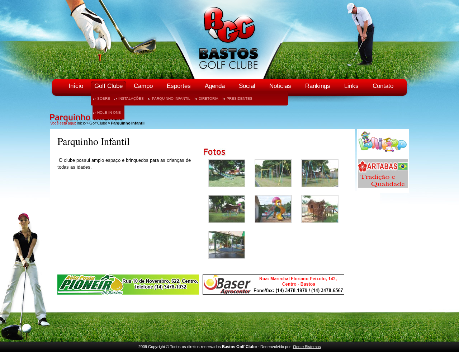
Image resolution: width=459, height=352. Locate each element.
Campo (143, 86)
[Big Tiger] (128, 285)
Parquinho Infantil (171, 98)
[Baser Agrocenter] (273, 285)
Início (75, 86)
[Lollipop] (383, 156)
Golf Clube (108, 86)
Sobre (103, 98)
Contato (383, 86)
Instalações (131, 98)
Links (351, 86)
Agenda (215, 86)
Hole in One (109, 112)
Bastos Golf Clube (229, 39)
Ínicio (81, 123)
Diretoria (208, 98)
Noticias (280, 86)
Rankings (317, 86)
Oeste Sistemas (307, 346)
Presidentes (239, 98)
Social (247, 86)
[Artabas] (383, 189)
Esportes (179, 86)
